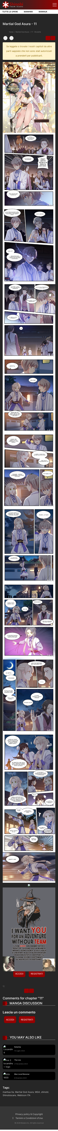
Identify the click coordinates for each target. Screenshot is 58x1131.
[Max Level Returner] (8, 1075)
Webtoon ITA (23, 1095)
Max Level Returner (22, 1074)
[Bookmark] (5, 38)
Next (53, 38)
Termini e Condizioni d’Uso (29, 1118)
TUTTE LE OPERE (10, 11)
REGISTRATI (37, 973)
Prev (48, 38)
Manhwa (28, 11)
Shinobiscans (9, 1095)
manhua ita (8, 1092)
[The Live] (8, 1063)
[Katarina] (8, 1049)
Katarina (17, 1047)
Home (11, 32)
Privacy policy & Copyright (29, 1114)
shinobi (44, 1092)
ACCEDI (19, 973)
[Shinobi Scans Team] (12, 4)
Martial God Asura (22, 32)
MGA (37, 1092)
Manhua (43, 11)
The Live (17, 1060)
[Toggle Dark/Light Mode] (11, 38)
